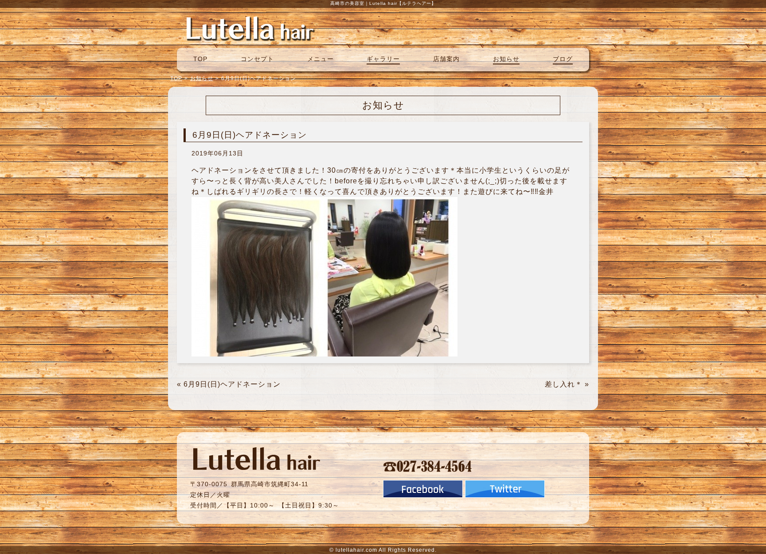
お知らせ (506, 58)
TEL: (428, 465)
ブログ (563, 58)
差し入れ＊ (563, 384)
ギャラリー (383, 58)
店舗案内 (446, 58)
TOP (200, 58)
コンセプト (257, 58)
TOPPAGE (250, 28)
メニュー (320, 58)
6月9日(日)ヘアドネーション (232, 384)
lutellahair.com (356, 550)
